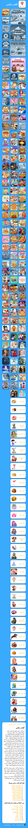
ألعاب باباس (10, 724)
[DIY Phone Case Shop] (14, 336)
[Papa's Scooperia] (18, 65)
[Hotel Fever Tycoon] (22, 101)
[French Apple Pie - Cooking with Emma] (14, 150)
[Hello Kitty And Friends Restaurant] (14, 101)
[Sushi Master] (14, 312)
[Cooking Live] (14, 134)
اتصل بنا (13, 824)
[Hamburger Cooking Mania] (5, 288)
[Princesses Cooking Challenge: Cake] (22, 328)
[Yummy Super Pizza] (5, 247)
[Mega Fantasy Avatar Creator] (22, 344)
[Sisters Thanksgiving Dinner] (22, 215)
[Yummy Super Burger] (14, 247)
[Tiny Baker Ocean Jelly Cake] (14, 255)
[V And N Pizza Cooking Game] (5, 109)
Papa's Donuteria (16, 792)
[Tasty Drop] (22, 158)
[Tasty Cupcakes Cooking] (22, 223)
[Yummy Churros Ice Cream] (5, 320)
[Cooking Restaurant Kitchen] (22, 85)
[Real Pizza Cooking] (14, 239)
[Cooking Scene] (14, 174)
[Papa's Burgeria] (5, 69)
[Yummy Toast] (22, 247)
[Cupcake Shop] (22, 279)
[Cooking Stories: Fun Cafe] (22, 93)
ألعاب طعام (18, 813)
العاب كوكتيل (18, 817)
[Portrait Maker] (22, 352)
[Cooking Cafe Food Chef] (5, 255)
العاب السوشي (17, 820)
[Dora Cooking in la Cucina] (14, 271)
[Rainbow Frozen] (5, 223)
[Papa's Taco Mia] (5, 12)
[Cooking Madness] (22, 271)
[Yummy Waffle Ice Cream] (22, 255)
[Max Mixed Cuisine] (5, 158)
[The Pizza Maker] (14, 263)
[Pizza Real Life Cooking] (22, 150)
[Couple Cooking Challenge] (5, 215)
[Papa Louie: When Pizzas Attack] (18, 48)
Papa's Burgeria (17, 800)
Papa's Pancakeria (16, 789)
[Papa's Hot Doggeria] (5, 77)
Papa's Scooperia (16, 787)
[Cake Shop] (14, 142)
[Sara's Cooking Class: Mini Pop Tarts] (5, 93)
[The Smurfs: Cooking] (14, 182)
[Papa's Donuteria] (5, 36)
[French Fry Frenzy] (5, 263)
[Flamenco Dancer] (14, 352)
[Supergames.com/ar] (20, 7)
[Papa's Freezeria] (18, 16)
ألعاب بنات (19, 724)
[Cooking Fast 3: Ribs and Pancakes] (22, 296)
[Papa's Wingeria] (5, 52)
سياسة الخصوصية (7, 824)
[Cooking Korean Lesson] (14, 320)
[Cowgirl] (5, 385)
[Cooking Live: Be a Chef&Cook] (22, 117)
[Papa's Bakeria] (5, 44)
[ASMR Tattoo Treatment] (14, 385)
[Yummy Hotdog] (22, 320)
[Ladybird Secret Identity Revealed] (22, 385)
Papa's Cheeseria (16, 795)
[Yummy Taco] (5, 296)
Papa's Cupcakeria (16, 786)
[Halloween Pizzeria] (22, 142)
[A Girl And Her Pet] (5, 344)
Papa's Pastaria (17, 790)
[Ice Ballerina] (5, 369)
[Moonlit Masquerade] (22, 361)
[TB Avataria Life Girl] (14, 328)
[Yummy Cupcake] (14, 190)
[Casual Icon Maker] (5, 328)
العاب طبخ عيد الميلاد (16, 809)
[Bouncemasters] (14, 377)
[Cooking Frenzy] (5, 279)
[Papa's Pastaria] (5, 28)
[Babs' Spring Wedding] (14, 344)
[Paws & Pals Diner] (14, 93)
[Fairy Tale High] (5, 377)
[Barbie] (22, 393)
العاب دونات (18, 810)
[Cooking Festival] (22, 134)
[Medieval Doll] (5, 352)
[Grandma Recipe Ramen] (14, 125)
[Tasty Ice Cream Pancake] (5, 231)
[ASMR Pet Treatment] (22, 377)
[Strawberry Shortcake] (5, 117)
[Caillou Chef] (22, 125)
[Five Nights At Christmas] (5, 361)
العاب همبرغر (18, 818)
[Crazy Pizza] (14, 215)
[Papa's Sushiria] (14, 77)
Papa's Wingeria (17, 797)
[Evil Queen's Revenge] (22, 336)
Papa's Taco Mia (17, 798)
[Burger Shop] (14, 288)
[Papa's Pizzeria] (22, 77)
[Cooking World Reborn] (14, 279)
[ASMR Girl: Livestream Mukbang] (14, 85)
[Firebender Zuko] (22, 369)
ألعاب (23, 724)
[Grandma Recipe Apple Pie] (5, 174)
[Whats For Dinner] (22, 166)
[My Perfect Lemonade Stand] (22, 207)
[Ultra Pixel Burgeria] (14, 117)
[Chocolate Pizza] (5, 304)
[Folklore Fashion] (14, 361)
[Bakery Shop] (5, 150)
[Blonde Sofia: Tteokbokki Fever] (14, 109)
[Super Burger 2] (22, 312)
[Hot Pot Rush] (14, 158)
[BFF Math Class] (5, 336)
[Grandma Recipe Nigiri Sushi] (14, 296)
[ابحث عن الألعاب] (24, 7)
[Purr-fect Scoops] (22, 263)
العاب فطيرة (18, 807)
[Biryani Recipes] (22, 109)
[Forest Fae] (14, 369)
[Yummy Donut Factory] (14, 198)
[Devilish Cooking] (5, 101)
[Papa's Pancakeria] (5, 20)
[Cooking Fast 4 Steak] (22, 174)
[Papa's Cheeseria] (5, 61)
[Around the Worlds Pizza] (5, 134)
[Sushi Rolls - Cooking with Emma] (5, 142)
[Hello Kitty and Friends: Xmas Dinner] (5, 312)
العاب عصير (18, 815)
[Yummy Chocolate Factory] (5, 190)
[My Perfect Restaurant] (5, 207)
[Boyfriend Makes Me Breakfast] (14, 304)
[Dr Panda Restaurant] (14, 223)
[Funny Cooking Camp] (22, 198)
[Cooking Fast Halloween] (5, 166)
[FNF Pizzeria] (22, 304)
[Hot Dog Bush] (14, 231)
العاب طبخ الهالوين (17, 812)
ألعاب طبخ (14, 724)
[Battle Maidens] (14, 393)
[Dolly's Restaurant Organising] (5, 85)
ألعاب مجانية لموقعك (20, 824)
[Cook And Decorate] (22, 231)
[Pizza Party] (14, 207)
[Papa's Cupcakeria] (18, 32)
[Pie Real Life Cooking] (5, 125)
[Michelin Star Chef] (5, 198)
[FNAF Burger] (14, 166)
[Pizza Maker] (22, 239)
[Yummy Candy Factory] (22, 190)
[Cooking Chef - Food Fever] (22, 288)
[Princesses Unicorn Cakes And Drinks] (5, 239)
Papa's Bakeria (17, 794)
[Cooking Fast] (22, 182)
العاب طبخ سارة (17, 806)
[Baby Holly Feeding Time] (5, 182)
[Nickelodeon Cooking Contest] (5, 271)
